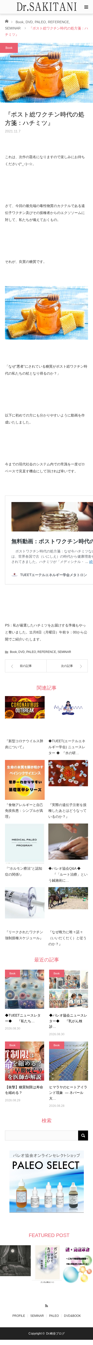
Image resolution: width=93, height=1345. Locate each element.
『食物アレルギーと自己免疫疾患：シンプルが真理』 (24, 811)
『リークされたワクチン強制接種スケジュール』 (24, 935)
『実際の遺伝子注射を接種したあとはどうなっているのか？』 (67, 811)
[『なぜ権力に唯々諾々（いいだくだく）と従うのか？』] (68, 907)
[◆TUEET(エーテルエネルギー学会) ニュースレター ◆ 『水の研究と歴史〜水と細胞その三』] (68, 716)
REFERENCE (58, 22)
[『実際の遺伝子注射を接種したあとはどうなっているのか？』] (68, 780)
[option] (15, 1260)
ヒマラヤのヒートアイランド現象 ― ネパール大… (68, 1092)
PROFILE (18, 1315)
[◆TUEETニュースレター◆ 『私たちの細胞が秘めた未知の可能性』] (24, 989)
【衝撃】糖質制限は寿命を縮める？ (24, 1090)
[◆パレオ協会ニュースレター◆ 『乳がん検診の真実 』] (68, 989)
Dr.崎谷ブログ (55, 1333)
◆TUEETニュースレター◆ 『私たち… (23, 1018)
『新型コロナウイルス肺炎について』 (24, 744)
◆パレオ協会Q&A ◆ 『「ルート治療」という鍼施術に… (68, 874)
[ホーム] (6, 21)
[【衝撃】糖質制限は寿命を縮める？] (24, 1061)
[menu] (86, 7)
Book (20, 22)
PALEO (40, 22)
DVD (29, 22)
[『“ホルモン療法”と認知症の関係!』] (25, 843)
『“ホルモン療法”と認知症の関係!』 (23, 871)
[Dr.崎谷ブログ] (46, 7)
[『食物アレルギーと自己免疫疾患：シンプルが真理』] (25, 780)
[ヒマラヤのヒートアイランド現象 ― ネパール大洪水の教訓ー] (68, 1061)
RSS (46, 1305)
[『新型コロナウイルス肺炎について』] (25, 716)
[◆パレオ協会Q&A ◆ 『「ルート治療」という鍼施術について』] (68, 843)
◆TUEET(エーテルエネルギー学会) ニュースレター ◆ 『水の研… (66, 747)
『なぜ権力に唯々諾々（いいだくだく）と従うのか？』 (67, 938)
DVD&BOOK (72, 1315)
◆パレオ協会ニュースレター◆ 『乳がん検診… (68, 1021)
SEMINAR (13, 28)
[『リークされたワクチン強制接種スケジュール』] (25, 907)
